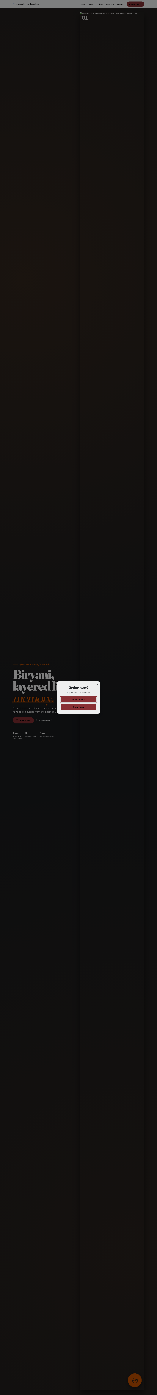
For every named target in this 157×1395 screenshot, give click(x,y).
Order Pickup (78, 707)
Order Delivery (78, 699)
